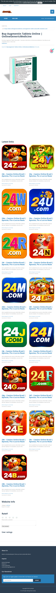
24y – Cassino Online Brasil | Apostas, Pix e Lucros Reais (41, 175)
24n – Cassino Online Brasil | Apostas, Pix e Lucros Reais (41, 263)
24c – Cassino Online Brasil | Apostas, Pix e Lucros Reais (41, 440)
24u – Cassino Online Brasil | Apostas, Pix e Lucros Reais (41, 219)
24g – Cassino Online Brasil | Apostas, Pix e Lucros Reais (14, 396)
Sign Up (4, 5)
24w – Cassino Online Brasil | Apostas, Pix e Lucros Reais (14, 219)
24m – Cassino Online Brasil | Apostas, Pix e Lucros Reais (14, 308)
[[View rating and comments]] (7, 183)
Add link (15, 18)
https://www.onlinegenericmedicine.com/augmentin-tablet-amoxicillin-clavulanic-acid (25, 28)
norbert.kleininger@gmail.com (8, 567)
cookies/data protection (30, 3)
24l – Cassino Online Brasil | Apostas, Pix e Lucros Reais (40, 308)
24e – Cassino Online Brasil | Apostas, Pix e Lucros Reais (14, 440)
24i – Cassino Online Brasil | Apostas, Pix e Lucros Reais (40, 352)
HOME (6, 18)
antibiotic (8, 505)
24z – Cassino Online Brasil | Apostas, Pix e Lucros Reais (13, 175)
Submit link (16, 5)
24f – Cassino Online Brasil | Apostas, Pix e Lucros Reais (41, 396)
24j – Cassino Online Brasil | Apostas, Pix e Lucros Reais (13, 352)
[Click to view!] (28, 75)
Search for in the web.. (21, 47)
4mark (32, 588)
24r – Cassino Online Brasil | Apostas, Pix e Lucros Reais (13, 263)
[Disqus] (28, 120)
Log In (10, 5)
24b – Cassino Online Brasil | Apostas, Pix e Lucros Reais (14, 485)
